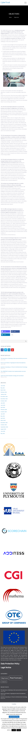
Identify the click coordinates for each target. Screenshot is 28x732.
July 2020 (3, 403)
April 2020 (3, 407)
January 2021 (3, 394)
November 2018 (4, 422)
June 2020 (3, 405)
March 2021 (3, 390)
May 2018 (3, 433)
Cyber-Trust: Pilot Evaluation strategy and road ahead (12, 375)
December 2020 (4, 396)
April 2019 (3, 418)
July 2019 (3, 414)
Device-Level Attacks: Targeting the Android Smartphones (13, 362)
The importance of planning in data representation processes (14, 358)
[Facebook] (2, 349)
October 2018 (4, 424)
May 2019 (3, 416)
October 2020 (4, 401)
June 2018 (3, 431)
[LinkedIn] (9, 349)
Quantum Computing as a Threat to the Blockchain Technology (14, 367)
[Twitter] (5, 349)
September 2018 (4, 427)
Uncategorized (4, 681)
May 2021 (3, 388)
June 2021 (3, 385)
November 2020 (4, 398)
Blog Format (5, 678)
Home (10, 17)
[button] (5, 331)
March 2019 (3, 420)
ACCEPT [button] (13, 730)
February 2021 (4, 392)
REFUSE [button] (18, 730)
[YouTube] (12, 349)
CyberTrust (5, 2)
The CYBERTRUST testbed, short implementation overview (13, 371)
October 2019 (4, 411)
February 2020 (4, 409)
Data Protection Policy (14, 716)
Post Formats (15, 678)
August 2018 (3, 429)
